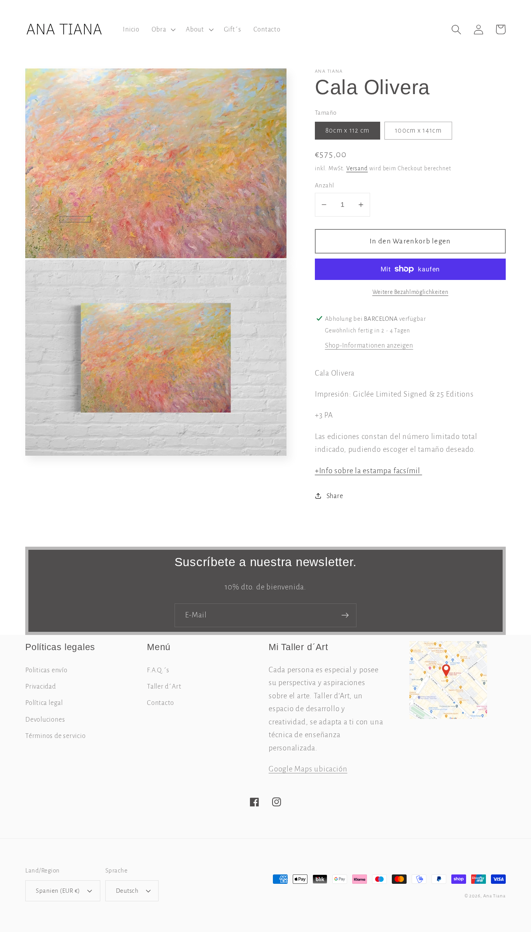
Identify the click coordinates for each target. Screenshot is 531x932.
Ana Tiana (494, 896)
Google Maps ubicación (308, 769)
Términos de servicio (55, 736)
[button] (163, 29)
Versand (357, 168)
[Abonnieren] (345, 615)
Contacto (160, 702)
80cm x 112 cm (347, 130)
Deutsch (127, 890)
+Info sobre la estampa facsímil (368, 470)
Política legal (44, 702)
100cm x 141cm (418, 130)
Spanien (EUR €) (58, 890)
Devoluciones (45, 719)
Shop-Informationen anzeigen (369, 345)
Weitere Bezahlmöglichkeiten (410, 292)
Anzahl (324, 185)
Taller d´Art (164, 686)
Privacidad (40, 686)
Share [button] (335, 495)
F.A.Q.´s (158, 670)
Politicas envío (46, 670)
